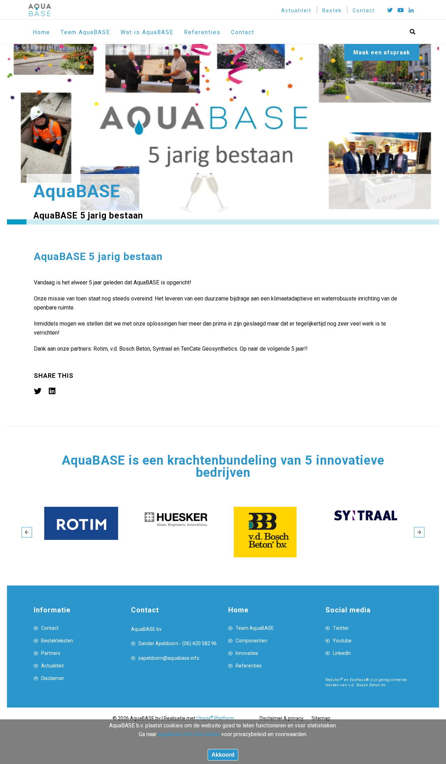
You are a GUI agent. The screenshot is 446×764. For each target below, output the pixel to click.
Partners (50, 653)
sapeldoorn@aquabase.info (168, 658)
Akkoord (223, 755)
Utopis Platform (215, 718)
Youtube (342, 640)
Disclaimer (52, 678)
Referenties (202, 32)
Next (419, 532)
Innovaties (247, 653)
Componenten (251, 640)
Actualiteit (296, 10)
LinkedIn (342, 653)
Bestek (332, 10)
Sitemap (321, 718)
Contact (364, 10)
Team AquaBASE (85, 32)
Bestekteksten (57, 640)
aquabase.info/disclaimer (189, 734)
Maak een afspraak (381, 52)
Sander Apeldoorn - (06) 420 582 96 (177, 643)
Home (41, 32)
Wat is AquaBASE (147, 32)
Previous (27, 532)
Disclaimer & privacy (281, 718)
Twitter (341, 628)
